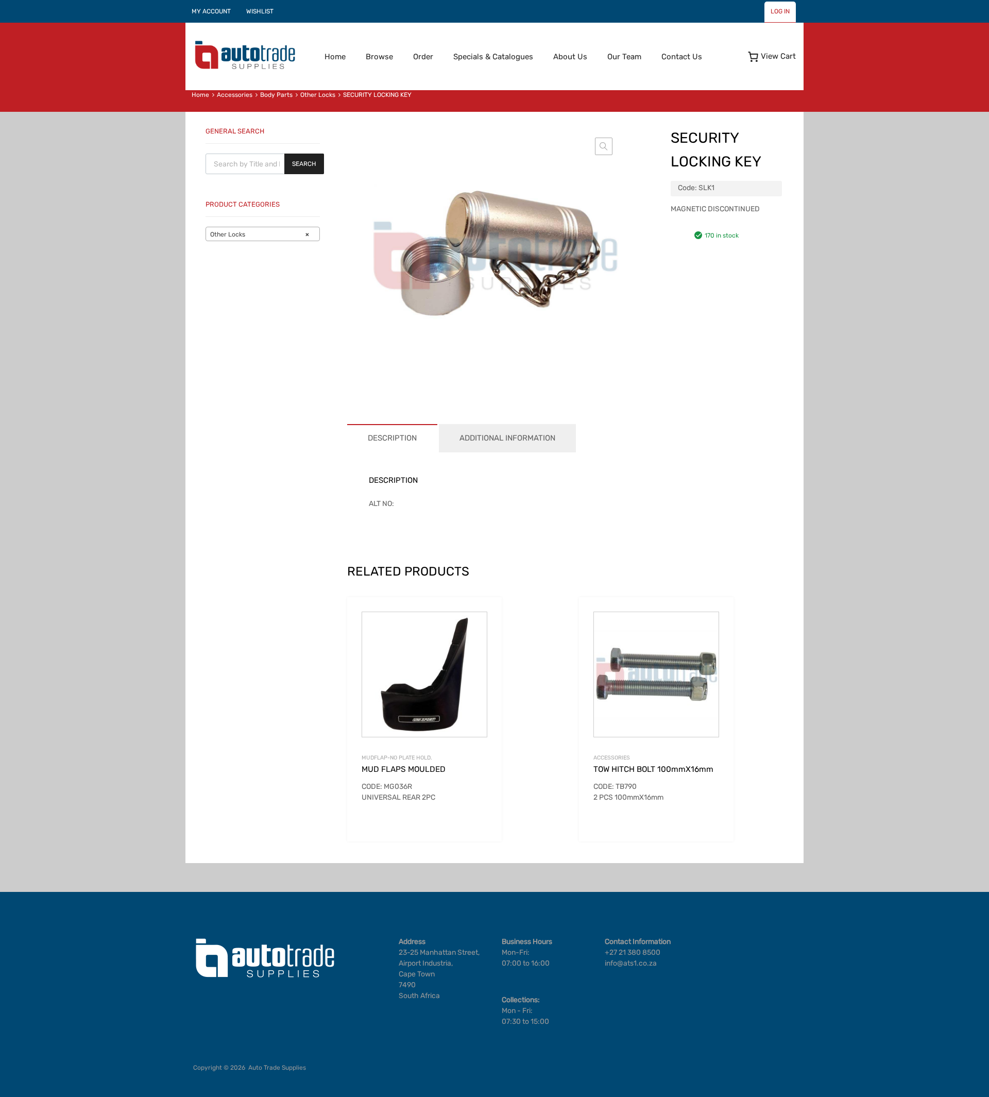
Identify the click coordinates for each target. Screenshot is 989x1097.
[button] (603, 146)
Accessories (234, 94)
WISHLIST (260, 11)
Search (304, 163)
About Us (570, 56)
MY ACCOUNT (211, 11)
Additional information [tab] (507, 438)
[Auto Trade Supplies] (244, 68)
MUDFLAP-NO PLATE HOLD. (397, 757)
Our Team (624, 56)
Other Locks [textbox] (259, 234)
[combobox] (263, 234)
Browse (379, 56)
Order (423, 56)
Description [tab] (392, 438)
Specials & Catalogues (493, 56)
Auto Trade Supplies (277, 1067)
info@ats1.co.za (631, 963)
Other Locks (317, 94)
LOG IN (780, 11)
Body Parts (276, 94)
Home (335, 56)
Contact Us (681, 56)
